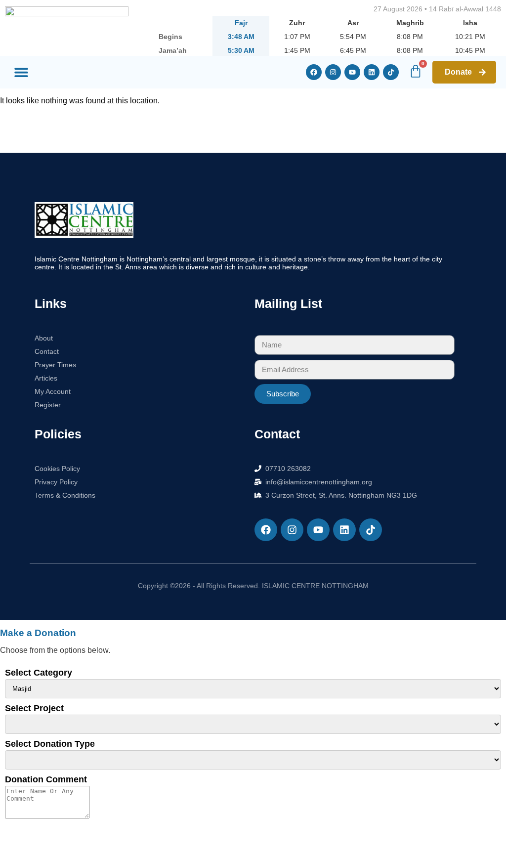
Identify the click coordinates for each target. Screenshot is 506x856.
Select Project (34, 708)
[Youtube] (352, 72)
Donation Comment (46, 779)
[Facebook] (314, 72)
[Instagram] (333, 72)
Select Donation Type (50, 744)
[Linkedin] (372, 72)
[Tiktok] (391, 72)
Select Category (38, 673)
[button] (21, 72)
